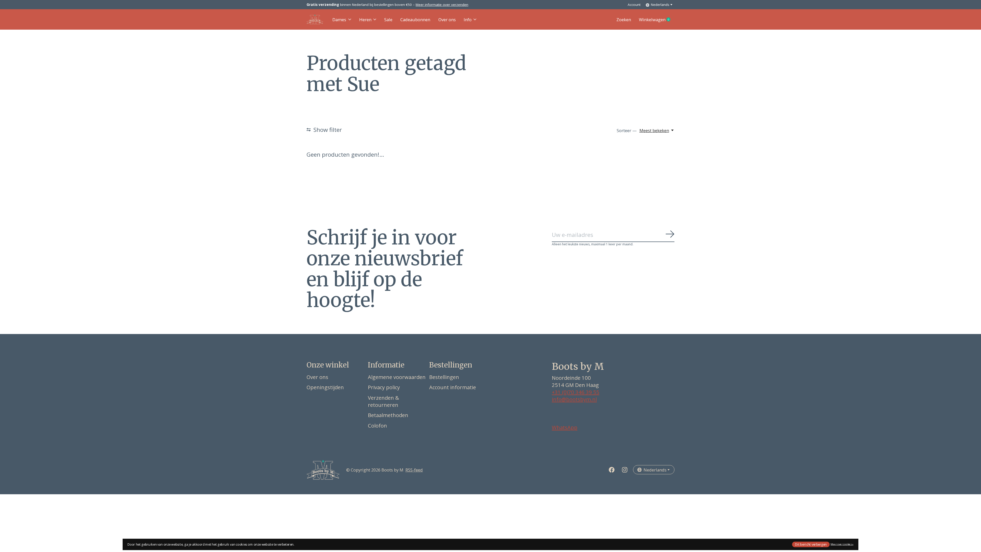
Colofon (377, 425)
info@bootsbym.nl (574, 399)
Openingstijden (325, 387)
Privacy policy (384, 387)
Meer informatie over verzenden (442, 4)
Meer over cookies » (842, 544)
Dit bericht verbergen (811, 544)
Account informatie (452, 387)
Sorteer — (627, 130)
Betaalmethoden (388, 415)
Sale (388, 19)
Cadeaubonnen (415, 19)
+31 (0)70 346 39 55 (575, 392)
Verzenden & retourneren (383, 401)
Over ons (447, 19)
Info (468, 19)
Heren (365, 19)
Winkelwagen (656, 20)
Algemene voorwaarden (397, 377)
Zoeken (623, 19)
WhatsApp (564, 427)
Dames (339, 19)
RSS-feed (414, 470)
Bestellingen (444, 377)
